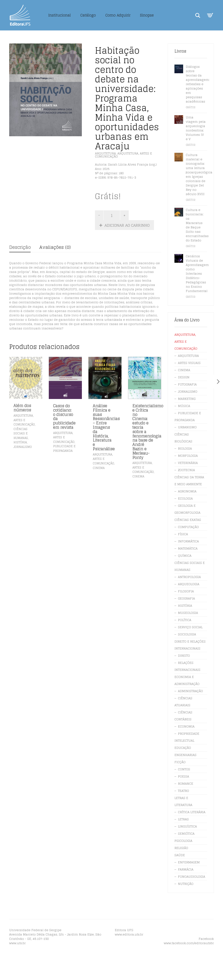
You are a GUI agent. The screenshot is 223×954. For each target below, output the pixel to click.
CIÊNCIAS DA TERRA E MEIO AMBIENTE (189, 480)
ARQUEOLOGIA (188, 584)
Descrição (20, 247)
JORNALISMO (23, 446)
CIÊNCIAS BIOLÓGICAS (183, 438)
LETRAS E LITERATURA (183, 801)
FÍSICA (183, 534)
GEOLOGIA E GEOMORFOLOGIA (187, 509)
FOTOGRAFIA (187, 384)
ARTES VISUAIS (189, 363)
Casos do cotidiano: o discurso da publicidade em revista (64, 416)
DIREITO (184, 655)
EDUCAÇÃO (182, 747)
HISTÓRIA (20, 442)
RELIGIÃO (181, 848)
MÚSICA (184, 406)
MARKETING (187, 398)
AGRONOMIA (187, 491)
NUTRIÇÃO (185, 883)
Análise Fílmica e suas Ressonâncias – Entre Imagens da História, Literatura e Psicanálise (106, 427)
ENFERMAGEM (189, 862)
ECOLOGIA (185, 498)
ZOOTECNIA (186, 470)
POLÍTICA (184, 620)
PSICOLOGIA (183, 840)
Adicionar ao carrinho (127, 225)
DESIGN (183, 377)
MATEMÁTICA (188, 548)
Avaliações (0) (55, 247)
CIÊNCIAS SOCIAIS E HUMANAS (21, 433)
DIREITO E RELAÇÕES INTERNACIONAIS (190, 645)
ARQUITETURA (105, 153)
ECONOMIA (186, 726)
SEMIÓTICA (186, 833)
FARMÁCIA (185, 869)
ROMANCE (185, 783)
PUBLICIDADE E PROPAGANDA (64, 448)
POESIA (183, 776)
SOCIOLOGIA (187, 634)
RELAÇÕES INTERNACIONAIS (187, 666)
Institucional (59, 15)
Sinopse (147, 15)
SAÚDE (179, 855)
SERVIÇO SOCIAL (190, 627)
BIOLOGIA (185, 448)
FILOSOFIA (186, 591)
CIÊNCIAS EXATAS (187, 519)
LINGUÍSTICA (187, 826)
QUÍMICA (184, 555)
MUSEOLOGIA (188, 612)
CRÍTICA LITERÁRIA (191, 812)
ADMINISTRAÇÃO (190, 691)
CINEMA (99, 467)
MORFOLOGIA (188, 455)
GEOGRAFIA (186, 598)
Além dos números (22, 407)
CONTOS (184, 769)
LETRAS (183, 819)
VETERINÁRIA (188, 462)
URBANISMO (187, 427)
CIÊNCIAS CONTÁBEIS (183, 716)
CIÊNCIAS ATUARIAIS (183, 701)
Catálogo (88, 15)
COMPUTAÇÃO (188, 527)
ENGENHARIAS (185, 755)
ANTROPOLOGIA (189, 577)
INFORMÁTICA (188, 541)
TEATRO (183, 790)
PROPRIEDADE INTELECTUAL (186, 737)
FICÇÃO (180, 762)
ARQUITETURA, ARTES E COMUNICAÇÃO (123, 155)
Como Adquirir (117, 15)
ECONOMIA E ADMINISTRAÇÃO (186, 680)
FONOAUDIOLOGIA (191, 876)
